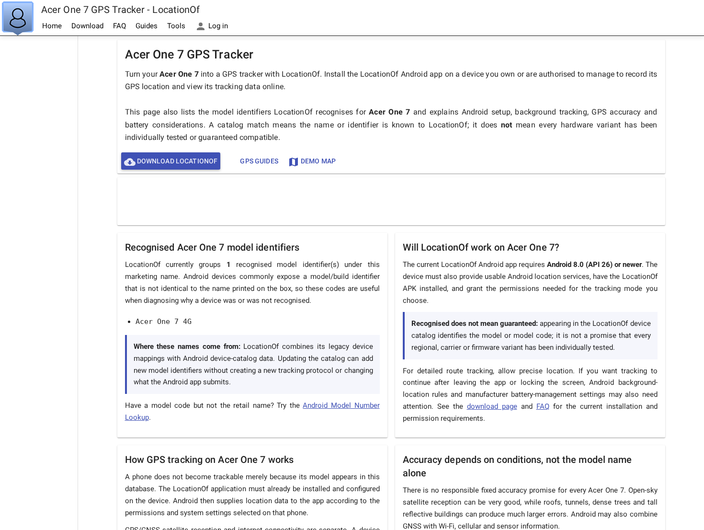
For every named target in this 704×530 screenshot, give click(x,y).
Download (87, 26)
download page (492, 406)
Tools (176, 26)
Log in (217, 26)
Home (52, 26)
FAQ (119, 26)
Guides (147, 26)
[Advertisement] (38, 180)
